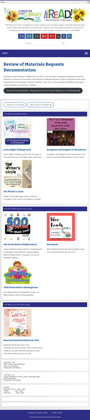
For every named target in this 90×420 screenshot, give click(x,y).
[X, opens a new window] (36, 36)
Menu (3, 2)
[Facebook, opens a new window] (21, 36)
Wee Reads (52, 244)
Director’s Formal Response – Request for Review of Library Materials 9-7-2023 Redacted (42, 91)
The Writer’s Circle (13, 191)
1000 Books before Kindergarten (21, 287)
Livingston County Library (38, 413)
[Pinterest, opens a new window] (51, 36)
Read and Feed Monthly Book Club (21, 340)
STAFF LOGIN (57, 413)
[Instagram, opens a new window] (29, 36)
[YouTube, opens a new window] (44, 36)
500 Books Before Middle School (20, 244)
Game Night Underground (17, 149)
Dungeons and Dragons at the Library (66, 149)
